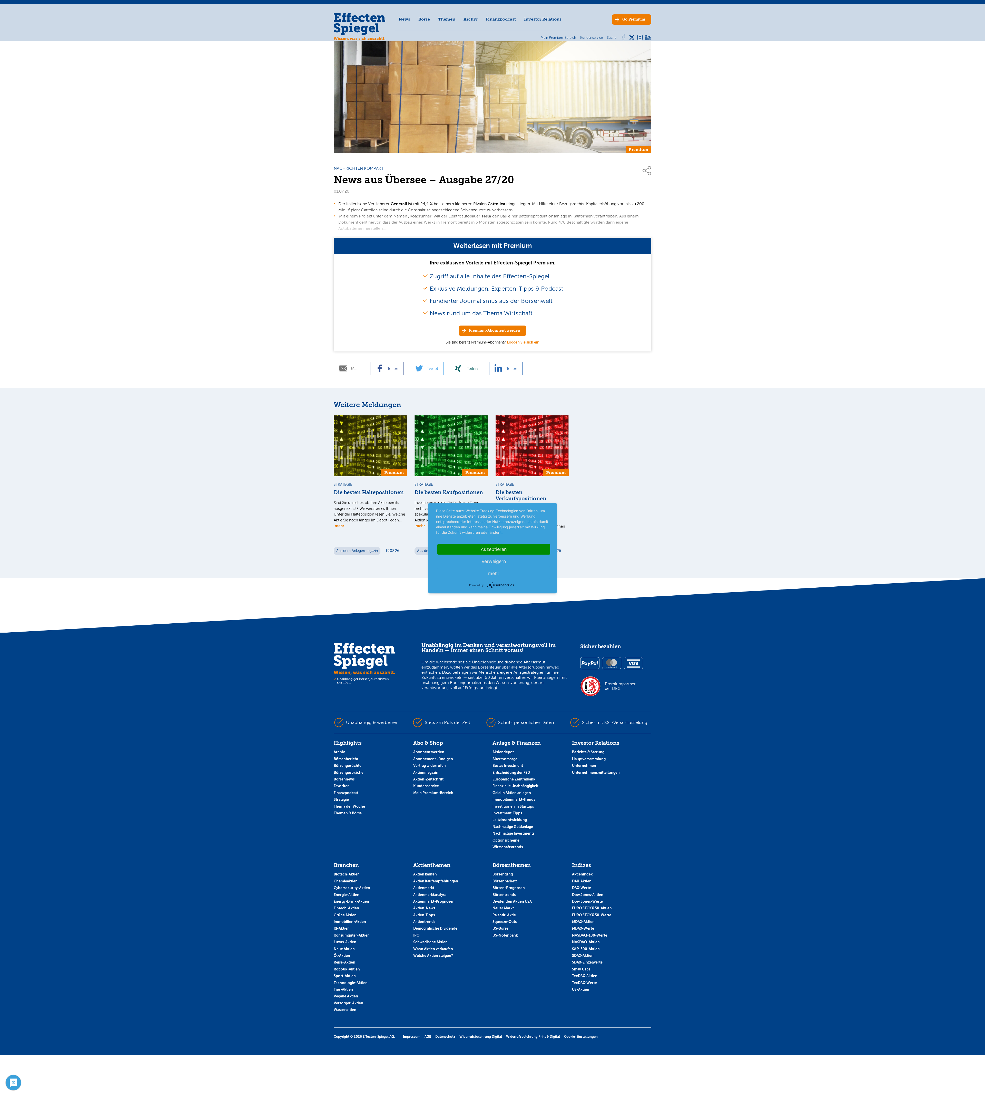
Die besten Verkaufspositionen (521, 496)
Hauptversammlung (589, 759)
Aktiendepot (503, 752)
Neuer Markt (503, 908)
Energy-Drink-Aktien (351, 901)
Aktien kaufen (425, 874)
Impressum (411, 1036)
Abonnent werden (428, 752)
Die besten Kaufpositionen (449, 492)
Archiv (471, 19)
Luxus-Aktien (345, 942)
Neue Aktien (344, 949)
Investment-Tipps (507, 813)
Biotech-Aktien (347, 874)
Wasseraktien (345, 1010)
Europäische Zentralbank (514, 779)
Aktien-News (424, 908)
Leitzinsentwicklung (510, 820)
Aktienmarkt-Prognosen (434, 901)
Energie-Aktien (346, 895)
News (404, 19)
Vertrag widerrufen (429, 766)
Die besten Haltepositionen (369, 492)
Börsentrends (504, 895)
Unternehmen (584, 766)
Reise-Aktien (344, 962)
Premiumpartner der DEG (620, 686)
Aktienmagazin (425, 772)
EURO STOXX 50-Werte (591, 915)
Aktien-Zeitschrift (428, 779)
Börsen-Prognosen (509, 888)
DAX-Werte (581, 888)
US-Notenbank (505, 935)
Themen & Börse (348, 813)
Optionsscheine (506, 840)
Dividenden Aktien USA (512, 901)
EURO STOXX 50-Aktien (592, 908)
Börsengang (503, 874)
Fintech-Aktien (346, 908)
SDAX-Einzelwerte (587, 962)
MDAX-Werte (583, 928)
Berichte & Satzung (588, 752)
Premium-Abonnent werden (494, 330)
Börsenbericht (346, 759)
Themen (446, 19)
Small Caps (581, 969)
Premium (633, 19)
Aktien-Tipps (424, 915)
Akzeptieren (494, 549)
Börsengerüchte (347, 766)
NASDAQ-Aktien (586, 942)
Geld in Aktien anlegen (512, 793)
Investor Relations (543, 19)
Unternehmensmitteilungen (596, 772)
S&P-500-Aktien (586, 949)
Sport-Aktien (345, 976)
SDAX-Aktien (583, 956)
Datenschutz (445, 1036)
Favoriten (342, 786)
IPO (416, 935)
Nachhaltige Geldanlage (513, 827)
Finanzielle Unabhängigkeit (515, 786)
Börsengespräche (348, 772)
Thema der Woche (349, 806)
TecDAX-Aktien (584, 976)
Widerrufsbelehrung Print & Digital (533, 1036)
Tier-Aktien (343, 989)
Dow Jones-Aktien (587, 895)
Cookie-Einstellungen (581, 1036)
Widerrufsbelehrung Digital (480, 1036)
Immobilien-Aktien (350, 922)
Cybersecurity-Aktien (352, 888)
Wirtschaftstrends (508, 847)
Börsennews (344, 779)
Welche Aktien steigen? (433, 956)
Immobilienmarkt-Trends (514, 799)
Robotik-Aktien (347, 969)
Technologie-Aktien (351, 983)
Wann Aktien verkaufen (433, 949)
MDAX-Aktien (583, 922)
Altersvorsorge (505, 759)
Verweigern (493, 561)
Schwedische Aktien (430, 942)
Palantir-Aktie (504, 915)
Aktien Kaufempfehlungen (435, 881)
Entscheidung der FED (511, 772)
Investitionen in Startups (513, 806)
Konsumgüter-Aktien (352, 935)
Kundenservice (426, 786)
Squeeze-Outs (505, 922)
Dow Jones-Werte (587, 901)
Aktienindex (582, 874)
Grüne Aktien (345, 915)
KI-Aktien (342, 928)
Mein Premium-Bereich (433, 793)
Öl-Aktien (342, 956)
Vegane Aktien (346, 996)
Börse (424, 19)
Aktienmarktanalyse (430, 895)
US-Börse (500, 928)
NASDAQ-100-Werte (589, 935)
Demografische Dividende (435, 928)
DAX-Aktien (582, 881)
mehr (339, 525)
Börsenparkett (505, 881)
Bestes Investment (508, 766)
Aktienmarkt (423, 888)
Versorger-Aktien (348, 1003)
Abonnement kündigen (433, 759)
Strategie (341, 799)
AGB (428, 1036)
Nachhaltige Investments (513, 833)
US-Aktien (580, 989)
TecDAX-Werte (584, 983)
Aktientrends (424, 922)
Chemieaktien (346, 881)
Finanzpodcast (501, 19)
